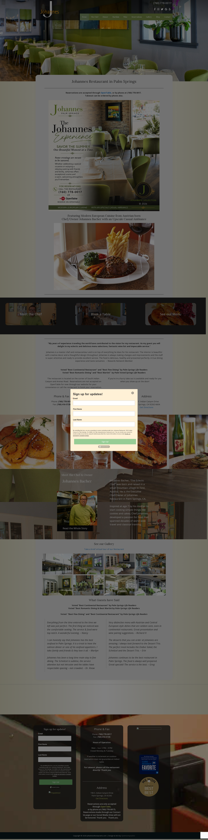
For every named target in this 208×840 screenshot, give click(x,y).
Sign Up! (105, 441)
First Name (77, 409)
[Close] (132, 393)
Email (75, 398)
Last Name (77, 420)
